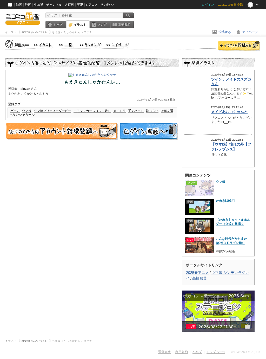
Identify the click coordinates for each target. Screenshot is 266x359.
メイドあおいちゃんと (229, 112)
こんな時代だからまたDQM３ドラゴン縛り (231, 241)
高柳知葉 (199, 278)
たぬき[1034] (225, 201)
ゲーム (15, 111)
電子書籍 (124, 25)
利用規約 (181, 352)
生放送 (38, 4)
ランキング (90, 45)
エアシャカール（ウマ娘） (92, 111)
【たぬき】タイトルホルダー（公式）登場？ (233, 222)
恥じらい (152, 111)
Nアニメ (92, 4)
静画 (28, 4)
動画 (19, 4)
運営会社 (164, 352)
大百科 (69, 4)
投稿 (239, 46)
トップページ (216, 352)
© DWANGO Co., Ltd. (246, 352)
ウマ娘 (26, 111)
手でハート (136, 111)
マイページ (250, 32)
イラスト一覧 (67, 45)
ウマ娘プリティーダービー (52, 111)
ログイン (208, 4)
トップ (57, 25)
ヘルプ (197, 352)
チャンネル (54, 4)
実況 (80, 4)
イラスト (80, 25)
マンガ (102, 25)
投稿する (224, 32)
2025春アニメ (197, 272)
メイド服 (119, 111)
